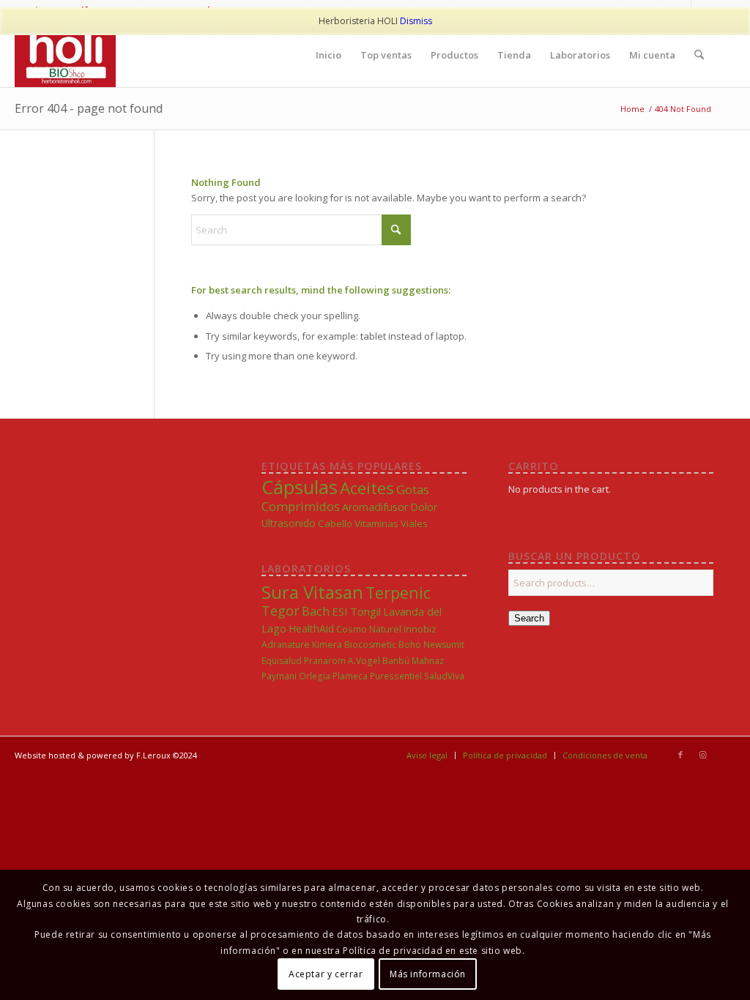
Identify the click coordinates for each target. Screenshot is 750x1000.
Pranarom (325, 660)
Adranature (285, 644)
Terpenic (398, 592)
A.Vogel (364, 660)
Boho (409, 644)
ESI (340, 611)
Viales (414, 523)
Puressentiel (396, 676)
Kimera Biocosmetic (354, 644)
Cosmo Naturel (368, 628)
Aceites (367, 488)
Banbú (395, 660)
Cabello (335, 523)
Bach (316, 610)
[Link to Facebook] (680, 755)
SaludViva (444, 676)
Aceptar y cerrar (326, 974)
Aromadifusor (375, 507)
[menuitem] (328, 55)
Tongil (365, 611)
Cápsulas (299, 486)
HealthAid (311, 628)
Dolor (423, 507)
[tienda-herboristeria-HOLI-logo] (65, 55)
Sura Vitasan (312, 592)
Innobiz (420, 629)
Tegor (280, 610)
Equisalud (281, 660)
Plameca (350, 676)
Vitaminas (376, 523)
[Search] (699, 55)
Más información (428, 974)
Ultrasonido (288, 523)
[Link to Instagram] (702, 755)
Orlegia (314, 676)
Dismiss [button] (416, 21)
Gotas (412, 489)
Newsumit (443, 644)
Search (529, 618)
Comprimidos (300, 506)
